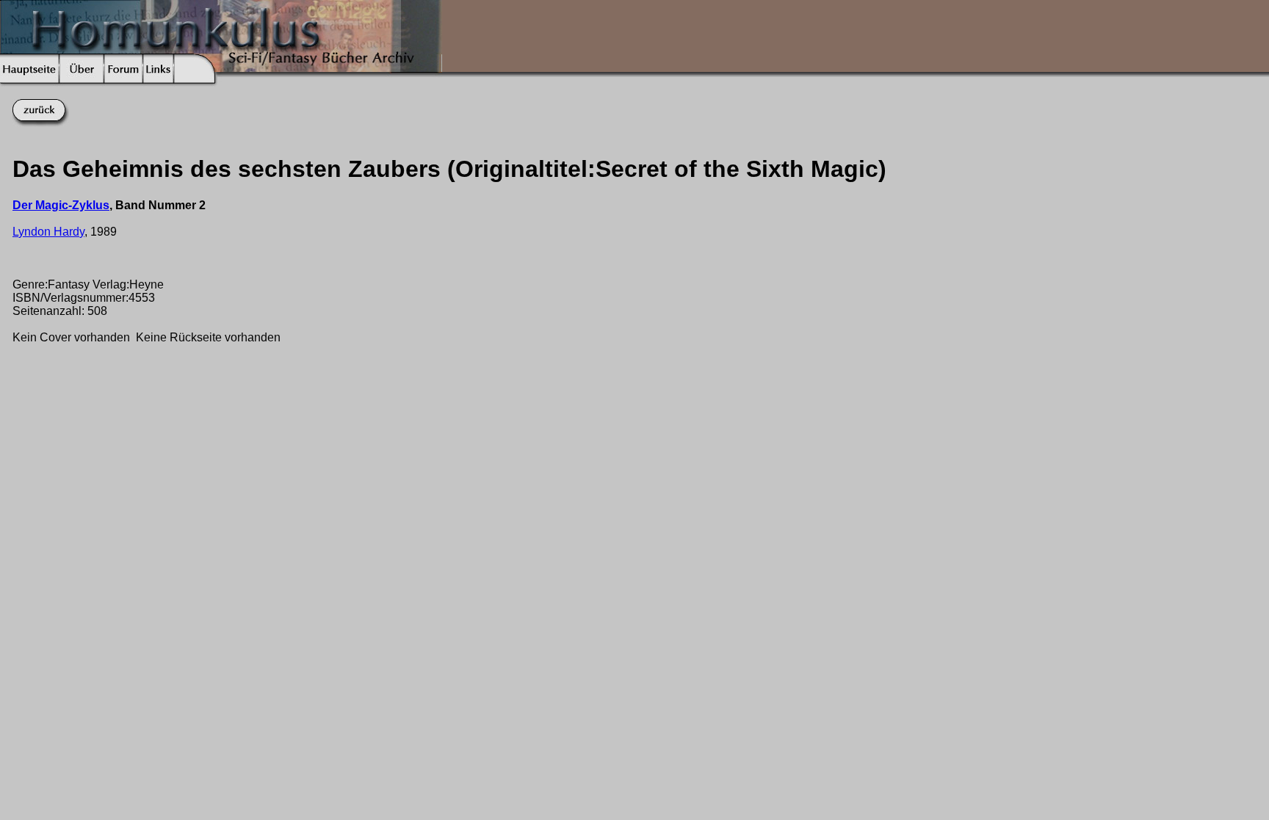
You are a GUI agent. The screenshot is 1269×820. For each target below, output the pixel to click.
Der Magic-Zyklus (60, 205)
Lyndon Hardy (48, 231)
